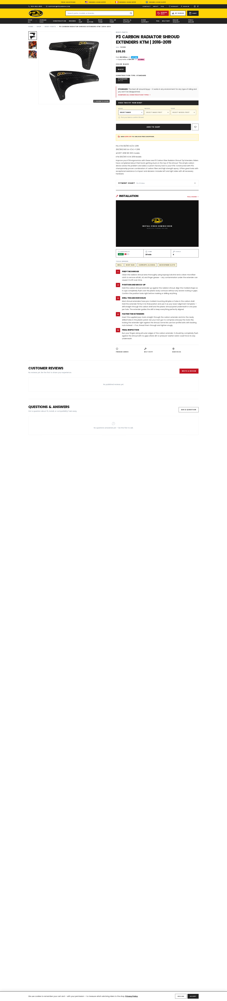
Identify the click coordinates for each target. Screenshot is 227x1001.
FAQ (162, 6)
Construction (59, 21)
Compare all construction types (133, 95)
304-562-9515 (36, 6)
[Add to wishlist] (195, 127)
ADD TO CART (153, 127)
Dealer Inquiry (176, 21)
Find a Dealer (191, 21)
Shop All (30, 21)
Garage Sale (43, 21)
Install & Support (127, 21)
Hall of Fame (113, 21)
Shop (39, 27)
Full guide (192, 197)
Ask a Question (188, 410)
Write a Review (189, 371)
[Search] (131, 13)
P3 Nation (90, 21)
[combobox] (99, 13)
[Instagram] (195, 6)
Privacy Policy (131, 996)
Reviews (72, 21)
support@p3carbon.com (59, 6)
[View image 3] (32, 54)
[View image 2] (32, 45)
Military (166, 21)
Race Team (100, 21)
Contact (147, 6)
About (156, 6)
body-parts (50, 27)
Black (121, 69)
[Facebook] (198, 6)
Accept (193, 996)
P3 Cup (80, 21)
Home (30, 27)
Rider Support (145, 21)
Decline (181, 996)
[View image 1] (32, 35)
